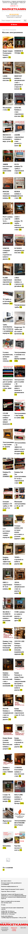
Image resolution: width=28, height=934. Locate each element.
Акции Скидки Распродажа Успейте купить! (12, 889)
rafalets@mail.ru (8, 916)
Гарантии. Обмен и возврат (8, 891)
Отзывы (3, 905)
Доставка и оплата (6, 881)
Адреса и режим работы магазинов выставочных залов (10, 902)
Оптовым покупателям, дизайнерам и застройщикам (11, 883)
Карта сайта (23, 927)
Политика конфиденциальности (9, 886)
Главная (3, 29)
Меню (14, 24)
